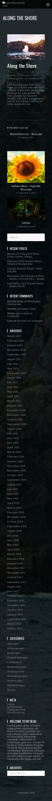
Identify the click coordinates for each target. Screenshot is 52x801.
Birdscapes (13, 653)
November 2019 (16, 470)
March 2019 (14, 508)
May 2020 (12, 442)
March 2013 (14, 623)
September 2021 (16, 373)
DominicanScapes (17, 657)
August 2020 (14, 428)
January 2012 (15, 628)
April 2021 (13, 396)
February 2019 (15, 512)
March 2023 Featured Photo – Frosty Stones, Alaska (24, 255)
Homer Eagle (28, 308)
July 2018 (12, 535)
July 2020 (12, 433)
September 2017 (16, 582)
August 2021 (14, 377)
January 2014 (15, 614)
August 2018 (14, 531)
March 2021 (14, 401)
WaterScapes (15, 680)
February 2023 (15, 340)
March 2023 (14, 336)
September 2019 (16, 480)
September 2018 (16, 526)
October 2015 (15, 610)
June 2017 (13, 591)
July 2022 (12, 364)
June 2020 (13, 438)
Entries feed (14, 707)
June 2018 (13, 540)
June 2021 (13, 387)
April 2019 (13, 503)
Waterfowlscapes (17, 676)
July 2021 (12, 382)
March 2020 (14, 452)
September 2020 (16, 424)
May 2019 (12, 498)
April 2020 (13, 447)
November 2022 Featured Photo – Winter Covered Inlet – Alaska (25, 277)
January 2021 (15, 405)
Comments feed (16, 709)
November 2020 (16, 415)
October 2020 (15, 419)
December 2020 (16, 410)
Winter (11, 690)
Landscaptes (14, 662)
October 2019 (15, 475)
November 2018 (16, 517)
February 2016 (15, 600)
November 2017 (16, 572)
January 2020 (15, 461)
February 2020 (15, 456)
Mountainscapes (16, 667)
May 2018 (12, 545)
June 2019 (13, 494)
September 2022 (16, 354)
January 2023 (15, 345)
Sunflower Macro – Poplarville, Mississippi (26, 187)
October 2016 (15, 596)
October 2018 (15, 521)
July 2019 (12, 489)
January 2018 (15, 563)
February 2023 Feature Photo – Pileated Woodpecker (25, 262)
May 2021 (12, 391)
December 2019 (16, 466)
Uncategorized (16, 79)
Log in (10, 704)
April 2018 (13, 549)
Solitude (26, 222)
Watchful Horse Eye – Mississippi (26, 134)
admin (13, 75)
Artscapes (13, 643)
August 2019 (14, 484)
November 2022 (16, 350)
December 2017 (16, 568)
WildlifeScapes (16, 685)
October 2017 (15, 577)
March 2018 (14, 554)
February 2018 (15, 559)
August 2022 (14, 359)
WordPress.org (16, 712)
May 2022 (12, 368)
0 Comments (33, 79)
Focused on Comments (30, 320)
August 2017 (14, 586)
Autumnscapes (15, 648)
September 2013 (16, 619)
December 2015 (16, 605)
